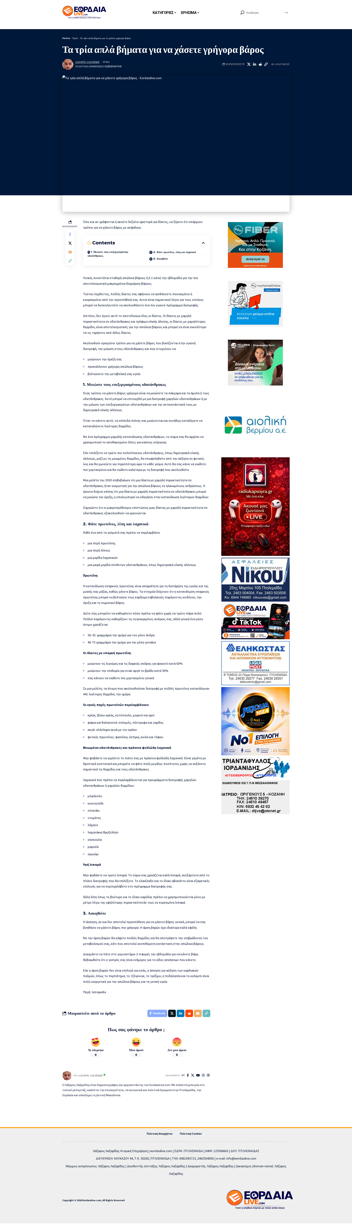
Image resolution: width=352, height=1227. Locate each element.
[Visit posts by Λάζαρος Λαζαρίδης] (67, 64)
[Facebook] (187, 1075)
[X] (193, 1075)
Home (66, 38)
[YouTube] (198, 1075)
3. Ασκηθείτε (160, 258)
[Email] (70, 252)
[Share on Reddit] (260, 64)
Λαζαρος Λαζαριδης (87, 62)
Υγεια (106, 62)
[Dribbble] (208, 1075)
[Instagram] (203, 1075)
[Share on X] (248, 64)
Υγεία (75, 38)
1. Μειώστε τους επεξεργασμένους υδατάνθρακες (108, 253)
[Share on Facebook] (70, 234)
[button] (265, 64)
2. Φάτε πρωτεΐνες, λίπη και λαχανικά (174, 252)
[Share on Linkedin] (254, 64)
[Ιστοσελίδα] (183, 1075)
